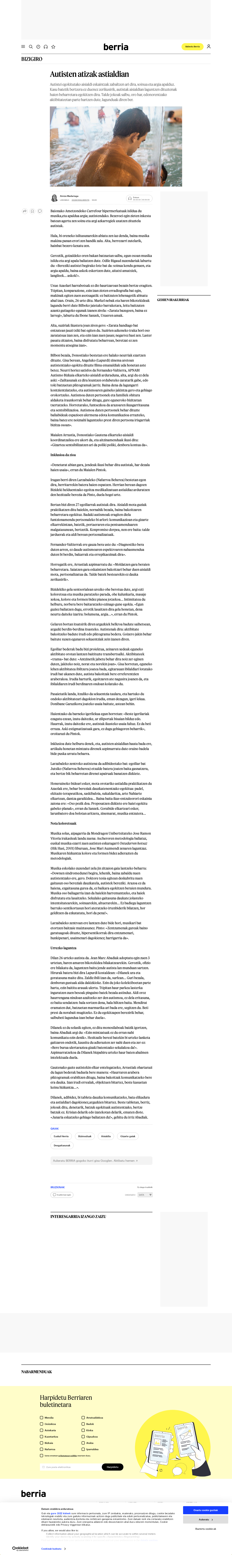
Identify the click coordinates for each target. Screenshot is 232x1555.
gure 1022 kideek (61, 1513)
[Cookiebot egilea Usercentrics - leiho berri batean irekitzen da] (20, 1548)
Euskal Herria (61, 1136)
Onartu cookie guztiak (205, 1510)
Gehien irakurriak (173, 300)
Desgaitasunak (62, 1145)
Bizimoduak (84, 1136)
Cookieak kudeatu (51, 1548)
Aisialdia (106, 1136)
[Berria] (33, 1495)
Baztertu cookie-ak (205, 1528)
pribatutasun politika (67, 1455)
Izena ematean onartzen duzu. (68, 1455)
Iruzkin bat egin (64, 1195)
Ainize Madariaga (69, 196)
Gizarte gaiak (127, 1136)
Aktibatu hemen (124, 1160)
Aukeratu (204, 1519)
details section (149, 1540)
